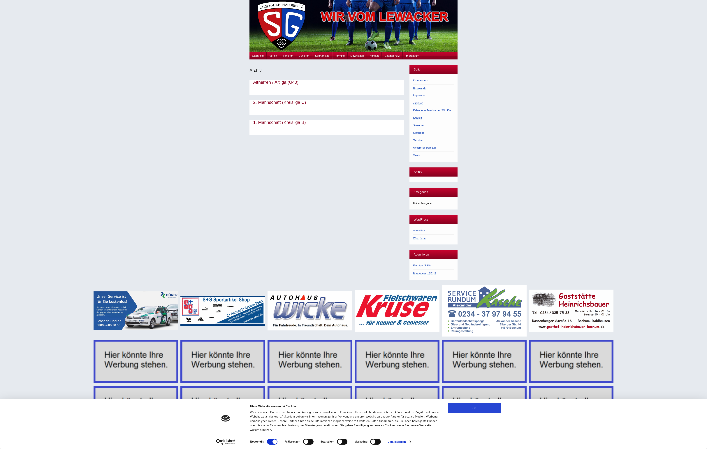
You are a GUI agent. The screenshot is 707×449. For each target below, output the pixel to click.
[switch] (308, 442)
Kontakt (374, 55)
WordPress (419, 238)
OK (474, 408)
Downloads (357, 55)
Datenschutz (392, 55)
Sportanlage (322, 55)
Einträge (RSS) (422, 265)
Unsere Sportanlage (425, 147)
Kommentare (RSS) (424, 273)
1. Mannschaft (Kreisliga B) (279, 122)
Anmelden (419, 230)
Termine (340, 55)
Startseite (258, 55)
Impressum (412, 55)
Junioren (304, 55)
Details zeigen (397, 441)
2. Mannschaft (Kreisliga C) (279, 102)
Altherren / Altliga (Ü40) (275, 82)
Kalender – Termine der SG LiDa (432, 110)
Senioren (288, 55)
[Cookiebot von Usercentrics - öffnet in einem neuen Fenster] (226, 442)
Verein (273, 55)
